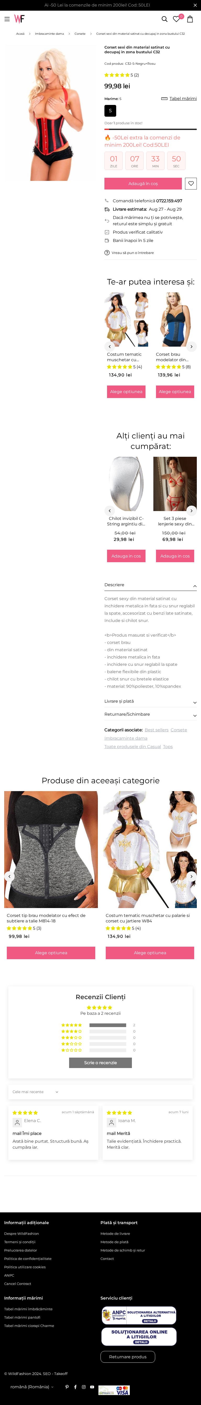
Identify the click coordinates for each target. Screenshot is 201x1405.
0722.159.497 (169, 200)
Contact (107, 1258)
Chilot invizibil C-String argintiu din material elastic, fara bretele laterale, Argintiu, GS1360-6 (126, 521)
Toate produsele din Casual (132, 746)
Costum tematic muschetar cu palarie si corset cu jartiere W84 (124, 357)
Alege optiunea (126, 391)
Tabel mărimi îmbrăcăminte (28, 1309)
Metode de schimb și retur (122, 1250)
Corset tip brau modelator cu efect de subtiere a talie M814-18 (46, 918)
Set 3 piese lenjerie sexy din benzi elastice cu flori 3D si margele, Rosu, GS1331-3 (175, 521)
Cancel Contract (17, 1284)
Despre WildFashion (21, 1233)
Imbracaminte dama (125, 738)
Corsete (179, 729)
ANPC (9, 1275)
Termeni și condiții (20, 1242)
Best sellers (157, 729)
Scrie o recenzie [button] (100, 1062)
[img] (25, 1112)
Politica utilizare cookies (25, 1267)
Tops (168, 746)
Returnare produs (128, 1356)
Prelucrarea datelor (20, 1250)
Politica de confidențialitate (28, 1258)
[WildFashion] (19, 19)
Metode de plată (114, 1242)
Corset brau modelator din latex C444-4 (171, 357)
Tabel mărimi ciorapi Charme (29, 1326)
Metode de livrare (115, 1233)
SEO (47, 1373)
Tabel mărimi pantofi (22, 1317)
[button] (117, 75)
